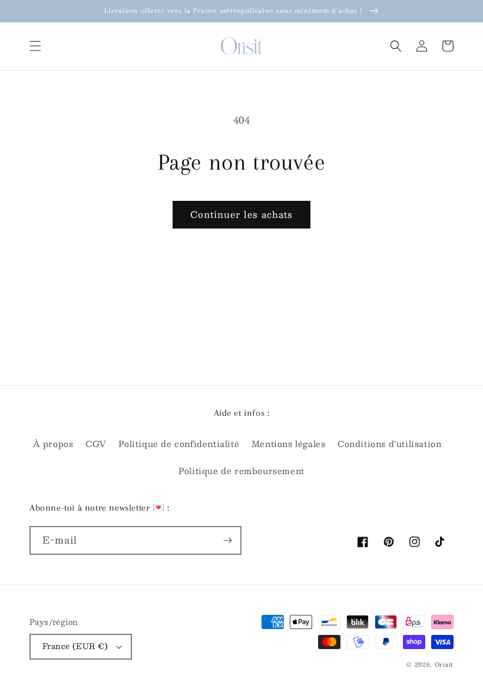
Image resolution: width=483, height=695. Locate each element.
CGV (96, 443)
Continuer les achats (241, 214)
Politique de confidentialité (178, 443)
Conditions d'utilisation (389, 443)
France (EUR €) (75, 646)
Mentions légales (289, 443)
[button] (35, 46)
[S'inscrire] (227, 540)
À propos (53, 443)
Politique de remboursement (241, 471)
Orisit (444, 664)
